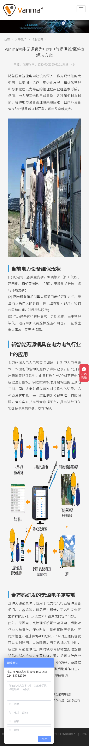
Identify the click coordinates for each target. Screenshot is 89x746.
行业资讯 (37, 39)
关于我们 (20, 39)
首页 (7, 39)
